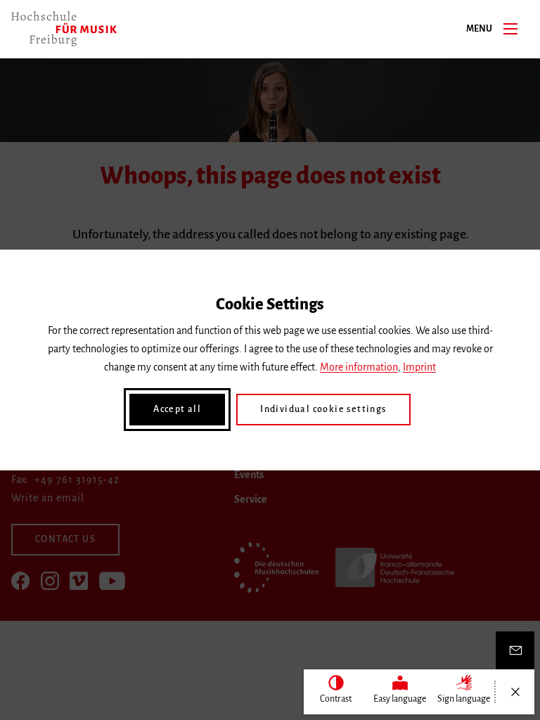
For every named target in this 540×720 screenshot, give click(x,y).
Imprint (419, 367)
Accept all (177, 409)
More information (359, 367)
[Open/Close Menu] (515, 691)
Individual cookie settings (323, 409)
